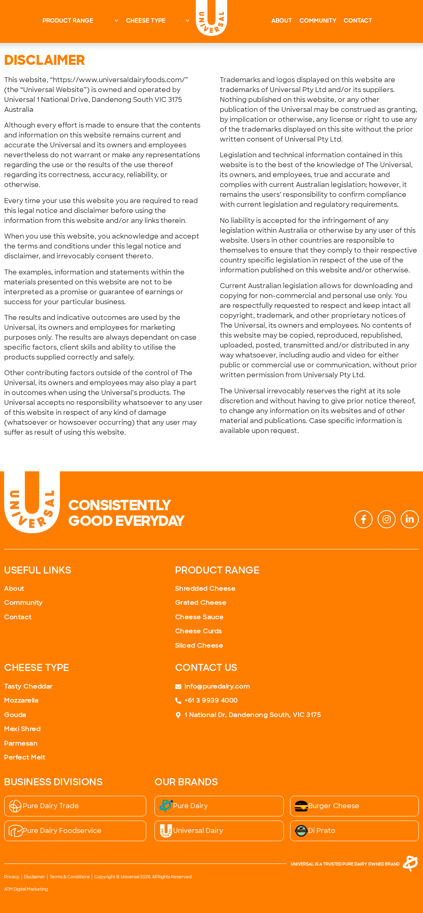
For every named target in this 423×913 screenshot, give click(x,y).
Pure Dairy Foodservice (62, 830)
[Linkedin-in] (410, 519)
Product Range (68, 21)
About (281, 21)
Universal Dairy (198, 830)
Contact (358, 21)
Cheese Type (146, 21)
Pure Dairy (190, 806)
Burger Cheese (333, 806)
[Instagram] (387, 519)
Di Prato (321, 830)
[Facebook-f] (363, 519)
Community (317, 21)
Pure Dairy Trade (51, 806)
